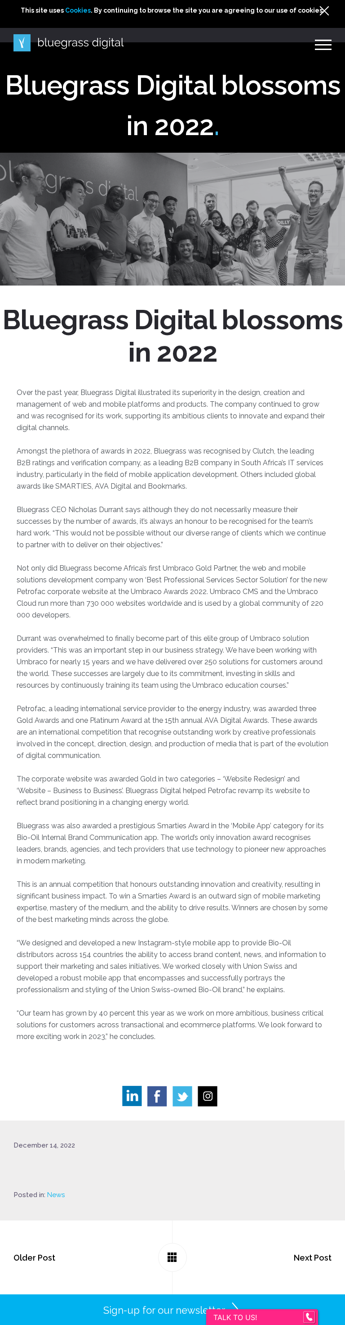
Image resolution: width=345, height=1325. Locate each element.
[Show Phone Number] (309, 1317)
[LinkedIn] (134, 1098)
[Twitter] (185, 1099)
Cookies (78, 10)
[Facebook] (159, 1099)
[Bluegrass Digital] (68, 43)
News (56, 1195)
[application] (342, 1322)
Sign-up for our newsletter (164, 1310)
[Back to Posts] (172, 1257)
